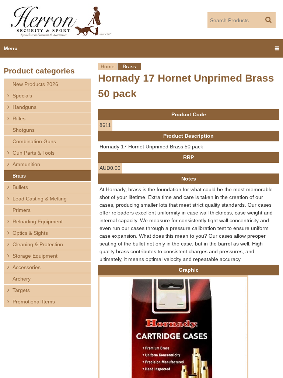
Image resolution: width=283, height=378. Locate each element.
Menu (11, 48)
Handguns (24, 107)
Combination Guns (34, 141)
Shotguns (24, 130)
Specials (22, 96)
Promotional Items (34, 302)
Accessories (27, 267)
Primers (22, 210)
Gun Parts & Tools (34, 153)
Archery (22, 279)
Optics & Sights (30, 233)
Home (108, 66)
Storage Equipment (35, 256)
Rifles (19, 118)
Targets (21, 290)
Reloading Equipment (38, 221)
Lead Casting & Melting (40, 199)
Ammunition (26, 164)
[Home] (61, 19)
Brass (129, 66)
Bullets (20, 187)
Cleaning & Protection (38, 244)
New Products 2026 (35, 84)
